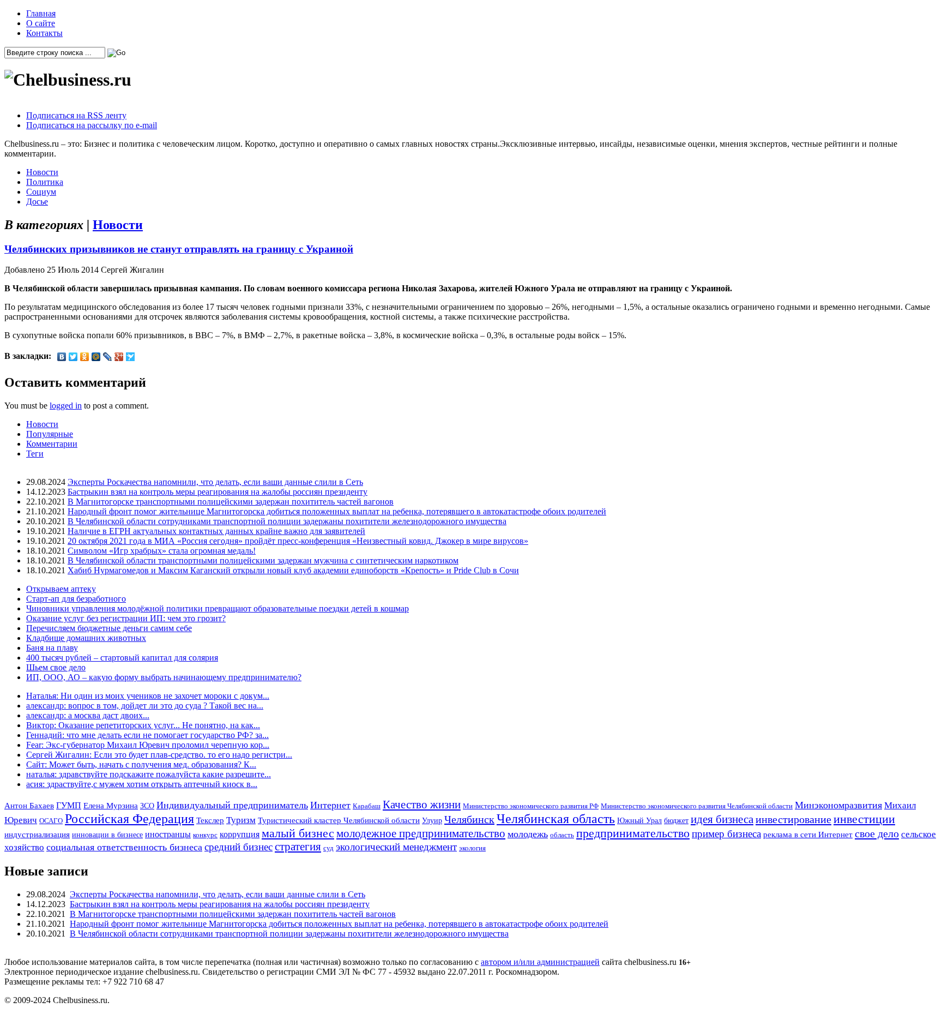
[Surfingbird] (130, 357)
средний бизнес (238, 847)
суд (328, 848)
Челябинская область (556, 819)
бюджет (676, 820)
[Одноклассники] (84, 357)
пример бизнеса (726, 833)
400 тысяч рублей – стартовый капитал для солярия (122, 657)
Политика (44, 182)
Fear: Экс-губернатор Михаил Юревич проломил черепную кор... (147, 744)
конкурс (205, 835)
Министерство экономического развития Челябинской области (697, 806)
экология (472, 848)
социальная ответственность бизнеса (124, 847)
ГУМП (68, 806)
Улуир (432, 820)
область (562, 835)
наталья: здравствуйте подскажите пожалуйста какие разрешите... (148, 774)
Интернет (330, 805)
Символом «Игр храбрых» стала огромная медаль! (162, 550)
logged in (66, 405)
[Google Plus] (119, 357)
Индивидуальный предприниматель (232, 805)
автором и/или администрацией (540, 962)
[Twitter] (73, 357)
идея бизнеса (722, 819)
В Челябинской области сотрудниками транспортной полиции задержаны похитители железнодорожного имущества (287, 521)
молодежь (528, 834)
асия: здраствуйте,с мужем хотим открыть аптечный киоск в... (141, 784)
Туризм (241, 820)
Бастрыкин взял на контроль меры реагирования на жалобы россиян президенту (217, 491)
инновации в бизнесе (107, 834)
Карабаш (367, 806)
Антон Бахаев (29, 805)
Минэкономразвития (838, 805)
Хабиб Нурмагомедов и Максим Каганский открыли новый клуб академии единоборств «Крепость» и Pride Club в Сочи (293, 570)
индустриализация (37, 834)
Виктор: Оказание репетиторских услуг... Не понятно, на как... (143, 725)
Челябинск (469, 819)
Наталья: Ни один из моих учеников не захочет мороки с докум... (147, 695)
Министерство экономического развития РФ (531, 806)
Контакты (44, 33)
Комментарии (51, 443)
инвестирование (793, 819)
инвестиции (864, 819)
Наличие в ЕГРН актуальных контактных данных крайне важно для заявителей (216, 531)
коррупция (239, 834)
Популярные (49, 434)
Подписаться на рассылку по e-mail (91, 125)
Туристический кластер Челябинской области (339, 820)
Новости (42, 172)
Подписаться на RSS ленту (76, 115)
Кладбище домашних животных (86, 638)
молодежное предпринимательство (420, 833)
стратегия (298, 847)
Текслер (210, 820)
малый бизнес (298, 833)
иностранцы (168, 834)
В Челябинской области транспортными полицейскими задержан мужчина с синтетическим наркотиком (263, 560)
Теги (35, 453)
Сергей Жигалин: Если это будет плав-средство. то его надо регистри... (159, 754)
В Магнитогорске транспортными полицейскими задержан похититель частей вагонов (231, 501)
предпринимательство (633, 833)
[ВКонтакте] (62, 357)
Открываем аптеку (61, 588)
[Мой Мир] (96, 357)
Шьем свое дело (56, 667)
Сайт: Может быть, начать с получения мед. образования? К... (141, 764)
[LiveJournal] (107, 357)
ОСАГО (51, 821)
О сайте (40, 23)
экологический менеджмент (396, 847)
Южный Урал (639, 820)
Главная (41, 13)
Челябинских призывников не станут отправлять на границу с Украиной (178, 249)
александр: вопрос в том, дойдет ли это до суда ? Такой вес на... (144, 705)
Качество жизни (422, 804)
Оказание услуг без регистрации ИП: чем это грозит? (126, 618)
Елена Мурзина (110, 805)
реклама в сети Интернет (808, 834)
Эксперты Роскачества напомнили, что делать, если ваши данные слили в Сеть (215, 482)
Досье (37, 201)
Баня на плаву (52, 647)
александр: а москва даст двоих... (87, 715)
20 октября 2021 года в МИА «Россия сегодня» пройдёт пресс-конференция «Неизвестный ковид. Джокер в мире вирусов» (298, 540)
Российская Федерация (129, 819)
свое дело (877, 833)
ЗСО (147, 805)
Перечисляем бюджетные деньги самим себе (109, 628)
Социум (41, 191)
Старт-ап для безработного (76, 598)
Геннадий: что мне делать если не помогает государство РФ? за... (147, 735)
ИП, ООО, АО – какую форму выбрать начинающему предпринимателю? (163, 677)
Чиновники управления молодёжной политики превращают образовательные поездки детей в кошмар (217, 608)
